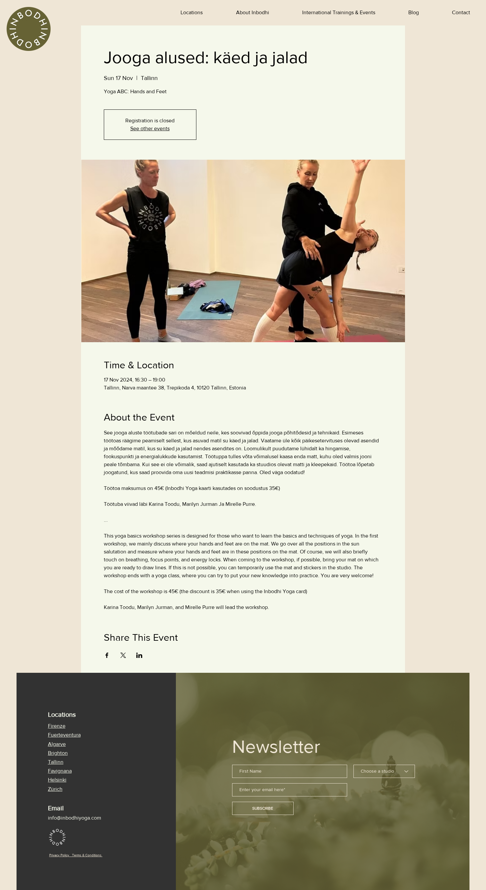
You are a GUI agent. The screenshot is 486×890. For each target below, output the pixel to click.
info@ (54, 818)
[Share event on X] (123, 655)
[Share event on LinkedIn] (139, 655)
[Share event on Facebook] (107, 655)
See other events (150, 128)
